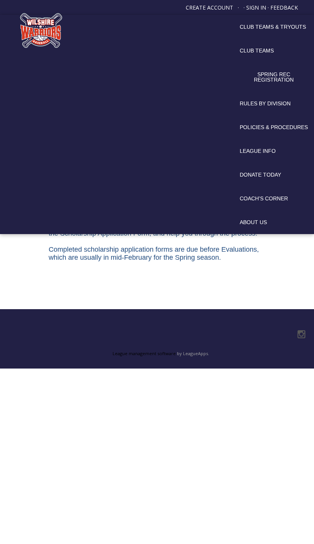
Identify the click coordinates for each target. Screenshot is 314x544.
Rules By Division (265, 103)
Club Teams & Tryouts (273, 27)
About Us (253, 222)
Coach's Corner (264, 198)
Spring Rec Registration (274, 77)
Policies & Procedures (274, 127)
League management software (144, 353)
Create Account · (215, 7)
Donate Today (260, 175)
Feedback (284, 7)
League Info (258, 151)
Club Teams (257, 51)
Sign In (256, 7)
